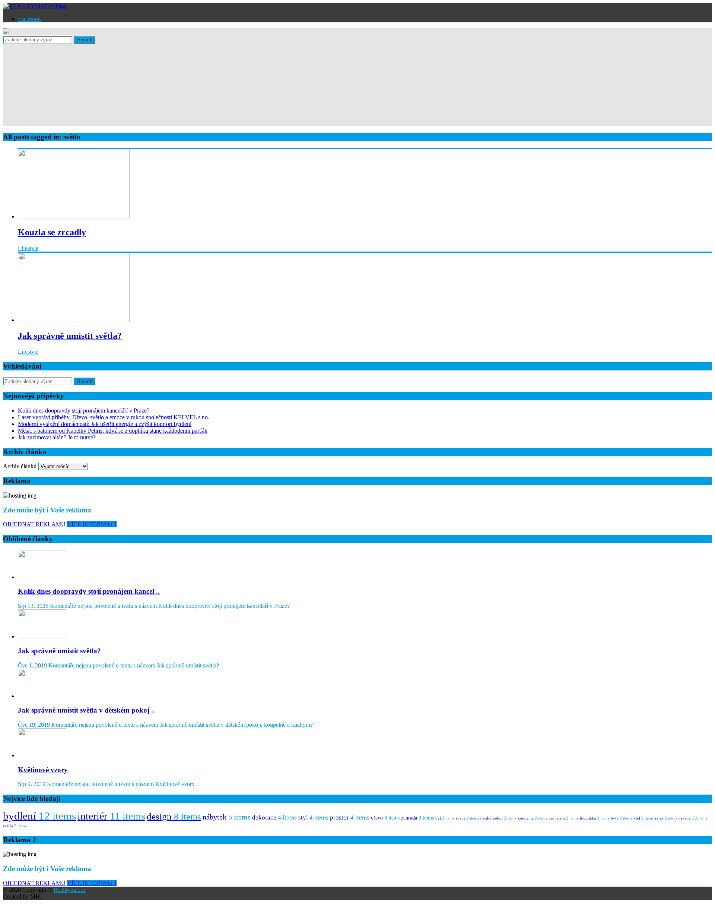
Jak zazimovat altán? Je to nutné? (57, 437)
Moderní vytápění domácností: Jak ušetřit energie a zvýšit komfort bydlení (104, 424)
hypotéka (594, 818)
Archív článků (19, 466)
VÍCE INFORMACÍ (92, 524)
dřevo (385, 818)
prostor (349, 817)
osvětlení (693, 818)
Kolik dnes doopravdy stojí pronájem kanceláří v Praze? (83, 410)
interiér (111, 816)
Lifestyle (28, 248)
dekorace (274, 817)
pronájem (563, 818)
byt (444, 818)
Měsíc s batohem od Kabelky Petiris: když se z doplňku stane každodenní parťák (112, 430)
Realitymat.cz (70, 890)
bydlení (39, 816)
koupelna (532, 818)
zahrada (417, 818)
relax (666, 818)
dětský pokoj (498, 818)
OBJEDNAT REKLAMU (34, 524)
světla (467, 818)
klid (643, 818)
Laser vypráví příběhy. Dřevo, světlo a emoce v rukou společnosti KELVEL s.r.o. (113, 417)
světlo (14, 826)
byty (621, 818)
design (174, 816)
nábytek (227, 817)
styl (313, 817)
